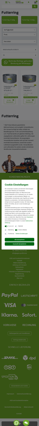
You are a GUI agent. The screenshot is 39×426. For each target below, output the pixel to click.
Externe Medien (22, 230)
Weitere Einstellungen (22, 233)
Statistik (20, 226)
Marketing (11, 230)
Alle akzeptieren (19, 239)
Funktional (11, 233)
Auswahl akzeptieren (19, 244)
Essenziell (11, 226)
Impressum (30, 217)
